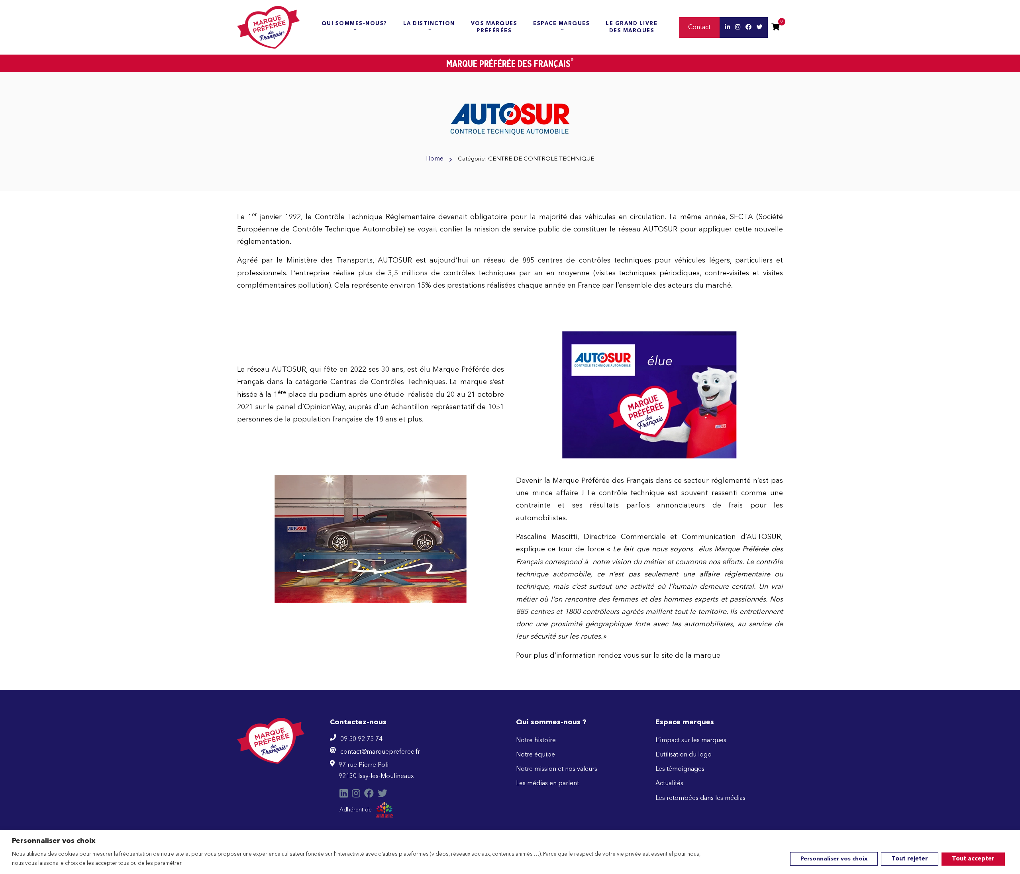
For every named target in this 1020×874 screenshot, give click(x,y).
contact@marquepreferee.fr (380, 752)
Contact (699, 27)
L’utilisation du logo (683, 755)
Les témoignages (679, 769)
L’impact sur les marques (690, 740)
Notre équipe (535, 755)
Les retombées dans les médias (700, 798)
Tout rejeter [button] (909, 859)
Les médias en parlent (547, 783)
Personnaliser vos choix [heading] (54, 841)
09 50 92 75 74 (361, 739)
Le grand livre (631, 27)
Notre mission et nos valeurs (556, 769)
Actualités (669, 783)
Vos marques (494, 27)
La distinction (429, 23)
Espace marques (561, 23)
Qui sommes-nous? (354, 23)
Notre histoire (536, 740)
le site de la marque (686, 655)
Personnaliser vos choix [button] (833, 859)
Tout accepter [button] (973, 859)
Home (434, 159)
